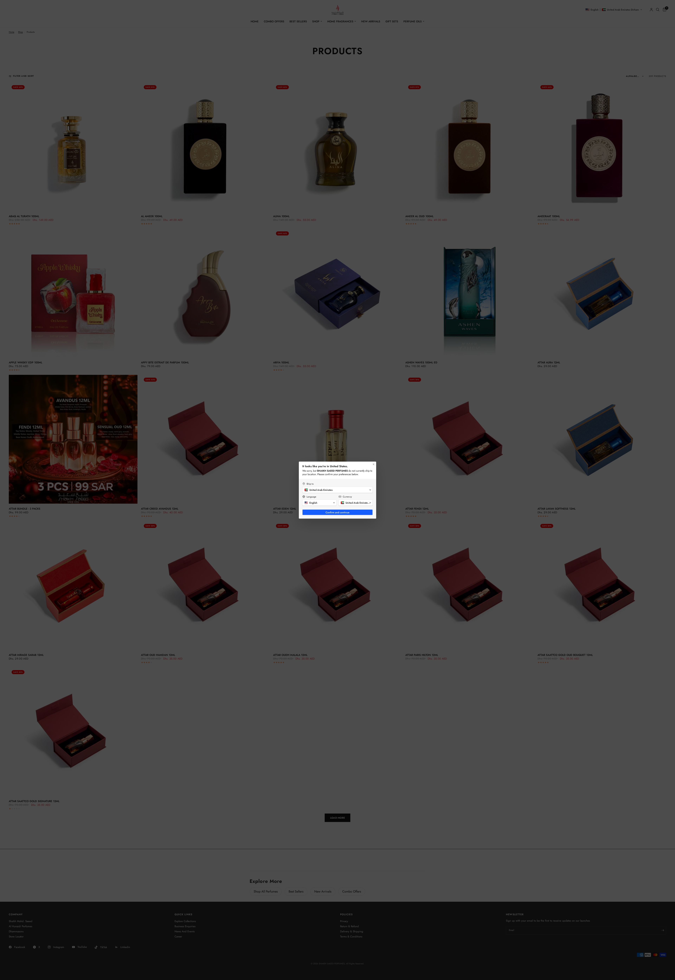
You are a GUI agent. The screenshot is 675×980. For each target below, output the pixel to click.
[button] (337, 490)
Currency (347, 496)
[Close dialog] (373, 464)
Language (311, 496)
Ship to (310, 483)
